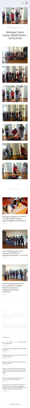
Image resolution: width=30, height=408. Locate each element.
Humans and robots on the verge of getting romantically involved (14, 326)
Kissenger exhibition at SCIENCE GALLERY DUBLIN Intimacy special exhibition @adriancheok (14, 219)
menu (26, 1)
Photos (15, 28)
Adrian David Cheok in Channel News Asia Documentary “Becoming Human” (13, 378)
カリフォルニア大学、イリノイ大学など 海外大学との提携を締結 (14, 342)
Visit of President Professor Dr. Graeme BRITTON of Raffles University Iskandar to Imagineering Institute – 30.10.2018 (13, 288)
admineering (11, 27)
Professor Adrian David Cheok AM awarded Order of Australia (13, 362)
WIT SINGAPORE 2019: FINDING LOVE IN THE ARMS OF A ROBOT (14, 356)
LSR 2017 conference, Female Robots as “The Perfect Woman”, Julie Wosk (14, 316)
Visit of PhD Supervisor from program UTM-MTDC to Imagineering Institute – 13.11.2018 (15, 253)
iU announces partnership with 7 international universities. (14, 349)
